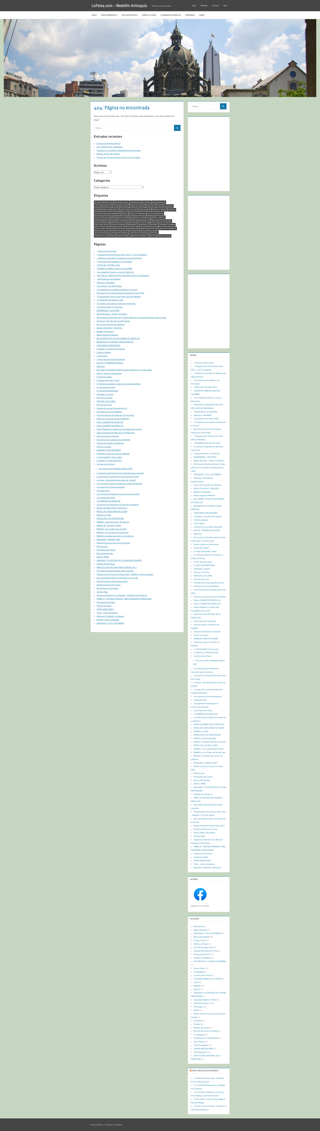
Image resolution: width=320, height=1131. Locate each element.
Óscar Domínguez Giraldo (160, 236)
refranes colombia (167, 225)
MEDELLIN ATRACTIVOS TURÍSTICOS (112, 508)
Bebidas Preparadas (105, 331)
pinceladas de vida (102, 225)
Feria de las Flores (104, 405)
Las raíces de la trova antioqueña (111, 487)
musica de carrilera (137, 213)
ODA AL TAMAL (103, 557)
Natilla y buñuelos (142, 217)
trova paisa (153, 232)
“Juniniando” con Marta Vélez (109, 286)
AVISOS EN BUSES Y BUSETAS (109, 328)
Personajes (189, 15)
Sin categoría (199, 1034)
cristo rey (150, 206)
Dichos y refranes (201, 944)
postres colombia (118, 225)
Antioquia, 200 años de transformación (113, 321)
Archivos (215, 5)
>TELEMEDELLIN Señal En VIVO (110, 300)
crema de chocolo (137, 206)
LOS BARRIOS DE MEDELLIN (171, 15)
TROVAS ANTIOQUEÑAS (204, 1048)
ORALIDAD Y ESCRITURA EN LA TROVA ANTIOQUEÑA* (119, 560)
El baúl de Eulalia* (104, 377)
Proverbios (131, 225)
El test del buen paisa (106, 387)
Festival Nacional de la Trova (206, 951)
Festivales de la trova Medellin (109, 412)
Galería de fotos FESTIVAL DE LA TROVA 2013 (116, 432)
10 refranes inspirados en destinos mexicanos (116, 303)
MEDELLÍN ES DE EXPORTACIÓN (110, 518)
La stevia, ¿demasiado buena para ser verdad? (116, 480)
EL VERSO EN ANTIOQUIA (107, 391)
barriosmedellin (158, 202)
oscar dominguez (101, 221)
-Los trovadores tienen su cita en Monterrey (115, 272)
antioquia (146, 202)
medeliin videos (145, 210)
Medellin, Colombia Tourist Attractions (113, 522)
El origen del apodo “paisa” (108, 380)
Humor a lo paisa (149, 15)
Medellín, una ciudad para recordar (111, 529)
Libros (201, 15)
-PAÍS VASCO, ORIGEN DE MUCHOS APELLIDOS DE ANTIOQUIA (123, 275)
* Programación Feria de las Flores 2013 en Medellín (119, 296)
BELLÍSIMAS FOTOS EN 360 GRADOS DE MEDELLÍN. (118, 338)
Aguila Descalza (200, 930)
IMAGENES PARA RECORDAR (109, 450)
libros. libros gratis (110, 210)
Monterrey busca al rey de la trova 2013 (113, 543)
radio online (143, 225)
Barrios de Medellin (202, 937)
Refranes (204, 5)
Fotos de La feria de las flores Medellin (113, 418)
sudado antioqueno (119, 232)
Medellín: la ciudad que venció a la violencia (115, 536)
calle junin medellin (103, 206)
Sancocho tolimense (168, 228)
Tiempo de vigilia (104, 606)
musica (124, 213)
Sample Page (102, 592)
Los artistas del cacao (106, 497)
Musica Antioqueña (105, 553)
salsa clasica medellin (104, 228)
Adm (225, 5)
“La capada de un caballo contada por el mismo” (117, 289)
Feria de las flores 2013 (203, 947)
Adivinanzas (135, 202)
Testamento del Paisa (106, 602)
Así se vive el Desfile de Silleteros (111, 324)
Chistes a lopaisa (104, 352)
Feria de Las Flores (104, 398)
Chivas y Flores (200, 940)
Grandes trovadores (202, 958)
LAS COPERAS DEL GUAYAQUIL (110, 147)
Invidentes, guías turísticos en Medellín (113, 453)
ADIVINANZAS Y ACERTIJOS (108, 310)
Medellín (171, 210)
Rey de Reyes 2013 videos (107, 588)
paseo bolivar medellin (140, 221)
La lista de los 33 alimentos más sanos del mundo (118, 476)
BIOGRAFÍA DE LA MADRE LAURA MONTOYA (115, 342)
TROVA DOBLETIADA (105, 609)
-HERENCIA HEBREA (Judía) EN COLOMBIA (114, 268)
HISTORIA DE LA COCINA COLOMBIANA (210, 961)
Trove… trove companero (107, 613)
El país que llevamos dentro (108, 143)
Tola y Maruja (199, 1041)
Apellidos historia (129, 15)
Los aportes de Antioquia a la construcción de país (118, 494)
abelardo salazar (121, 202)
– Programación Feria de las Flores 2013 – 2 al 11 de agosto (122, 254)
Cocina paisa (102, 356)
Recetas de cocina (201, 1027)
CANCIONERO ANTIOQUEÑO (108, 345)
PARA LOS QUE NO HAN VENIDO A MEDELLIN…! (117, 567)
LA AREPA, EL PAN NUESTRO (109, 460)
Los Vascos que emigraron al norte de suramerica (118, 504)
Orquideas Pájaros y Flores (205, 999)
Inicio (194, 5)
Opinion (197, 989)
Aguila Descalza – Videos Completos (112, 314)
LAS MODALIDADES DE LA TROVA (208, 978)
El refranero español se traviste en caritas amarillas (118, 384)
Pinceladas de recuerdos (161, 221)
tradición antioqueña (138, 232)
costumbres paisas (120, 206)
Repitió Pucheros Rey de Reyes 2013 (112, 581)
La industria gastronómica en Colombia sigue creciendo (120, 473)
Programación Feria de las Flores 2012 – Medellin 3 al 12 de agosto (125, 574)
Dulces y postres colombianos (109, 373)
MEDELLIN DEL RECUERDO (108, 154)
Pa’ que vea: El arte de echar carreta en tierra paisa (118, 157)
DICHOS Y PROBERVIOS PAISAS (110, 363)
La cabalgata (199, 972)
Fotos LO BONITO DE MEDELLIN (110, 422)
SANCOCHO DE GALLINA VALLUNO (126, 228)
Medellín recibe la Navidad (108, 619)
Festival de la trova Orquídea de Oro (112, 408)
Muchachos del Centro (106, 550)
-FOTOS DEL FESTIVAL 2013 (108, 265)
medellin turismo (159, 210)
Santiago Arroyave (102, 232)
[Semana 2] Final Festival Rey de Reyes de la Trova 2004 (120, 293)
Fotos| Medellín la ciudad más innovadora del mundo (119, 429)
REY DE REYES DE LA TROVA (206, 1031)
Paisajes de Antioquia (106, 564)
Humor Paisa (199, 968)
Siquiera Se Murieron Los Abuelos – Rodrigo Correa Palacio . (122, 595)
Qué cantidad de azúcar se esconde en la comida (117, 578)
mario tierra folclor (128, 210)
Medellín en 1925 (104, 515)
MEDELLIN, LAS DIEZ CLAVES (109, 525)
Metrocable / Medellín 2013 (108, 539)
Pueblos (197, 1024)
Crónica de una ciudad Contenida (111, 359)
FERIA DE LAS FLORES (106, 401)
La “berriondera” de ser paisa (109, 457)
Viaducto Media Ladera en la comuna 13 (132, 236)
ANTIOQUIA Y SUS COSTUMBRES (110, 623)
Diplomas (101, 366)
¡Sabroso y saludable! (106, 282)
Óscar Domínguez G (109, 15)
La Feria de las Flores (105, 464)
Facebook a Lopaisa (105, 394)
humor (97, 210)
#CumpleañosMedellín (103, 202)
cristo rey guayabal (165, 206)
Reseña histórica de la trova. (109, 585)
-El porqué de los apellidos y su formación (114, 261)
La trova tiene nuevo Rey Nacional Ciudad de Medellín (119, 483)
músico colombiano (124, 217)
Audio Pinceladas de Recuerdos (205, 1070)
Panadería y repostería (119, 221)
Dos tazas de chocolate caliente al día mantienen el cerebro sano (124, 370)
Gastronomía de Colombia (108, 436)
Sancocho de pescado (149, 228)
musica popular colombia (105, 217)
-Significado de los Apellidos (108, 279)
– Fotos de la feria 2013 (106, 251)
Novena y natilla (158, 217)
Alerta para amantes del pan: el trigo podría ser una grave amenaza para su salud (131, 317)
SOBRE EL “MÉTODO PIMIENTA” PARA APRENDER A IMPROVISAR (124, 599)
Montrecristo (102, 546)
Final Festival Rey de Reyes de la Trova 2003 (115, 415)
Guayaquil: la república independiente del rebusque (119, 150)
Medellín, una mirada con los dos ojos (112, 532)
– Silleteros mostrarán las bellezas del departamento (119, 258)
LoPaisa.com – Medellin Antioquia (119, 5)
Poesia (196, 1010)
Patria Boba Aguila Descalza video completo (115, 571)
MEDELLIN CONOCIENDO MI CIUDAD (112, 511)
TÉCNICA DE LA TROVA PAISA (105, 236)
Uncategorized (200, 1052)
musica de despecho (155, 213)
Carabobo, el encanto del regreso (111, 349)
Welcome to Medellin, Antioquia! (110, 616)
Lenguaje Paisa (103, 490)
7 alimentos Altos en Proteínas (110, 307)
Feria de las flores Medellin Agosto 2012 (115, 468)
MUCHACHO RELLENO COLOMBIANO (107, 213)
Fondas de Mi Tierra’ (202, 954)
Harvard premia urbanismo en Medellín (113, 439)
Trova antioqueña (201, 1045)
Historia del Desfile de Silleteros (110, 443)
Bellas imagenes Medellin (107, 335)
